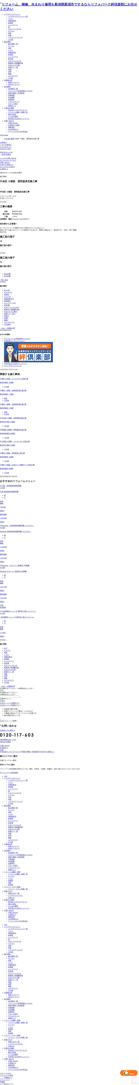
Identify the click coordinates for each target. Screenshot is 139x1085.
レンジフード (13, 25)
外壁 (9, 72)
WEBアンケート (14, 84)
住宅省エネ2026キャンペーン (18, 119)
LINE (2, 750)
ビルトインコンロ (14, 29)
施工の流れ (12, 114)
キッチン (11, 46)
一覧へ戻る (4, 280)
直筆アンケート (14, 82)
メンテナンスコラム (15, 895)
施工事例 (7, 42)
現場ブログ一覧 (14, 893)
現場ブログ (8, 891)
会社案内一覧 (13, 89)
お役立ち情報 (9, 108)
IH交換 (10, 59)
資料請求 (11, 127)
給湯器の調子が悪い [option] (11, 709)
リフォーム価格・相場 (12, 872)
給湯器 (10, 23)
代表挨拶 (11, 95)
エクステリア (13, 76)
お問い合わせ (9, 121)
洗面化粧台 (12, 21)
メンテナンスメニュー (12, 14)
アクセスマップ (14, 101)
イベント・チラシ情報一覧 (18, 889)
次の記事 (7, 276)
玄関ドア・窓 (13, 67)
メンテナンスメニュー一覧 (18, 16)
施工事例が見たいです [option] (12, 715)
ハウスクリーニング (15, 37)
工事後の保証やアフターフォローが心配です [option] (20, 713)
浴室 (9, 48)
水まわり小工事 (14, 65)
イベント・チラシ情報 (12, 887)
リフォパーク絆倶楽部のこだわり (20, 91)
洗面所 (10, 880)
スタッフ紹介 (13, 104)
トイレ (10, 18)
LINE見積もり (13, 129)
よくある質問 (13, 116)
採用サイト (12, 106)
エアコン (11, 31)
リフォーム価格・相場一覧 (18, 112)
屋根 (9, 74)
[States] (20, 697)
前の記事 (7, 274)
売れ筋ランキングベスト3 (17, 110)
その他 (10, 39)
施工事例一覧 (13, 44)
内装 (9, 35)
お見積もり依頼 (14, 125)
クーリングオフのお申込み (18, 131)
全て (7, 290)
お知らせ (11, 897)
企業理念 (11, 99)
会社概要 (11, 97)
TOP (5, 776)
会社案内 (7, 87)
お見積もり (4, 748)
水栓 (9, 33)
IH (9, 27)
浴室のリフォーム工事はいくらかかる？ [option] (18, 711)
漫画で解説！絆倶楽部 (16, 93)
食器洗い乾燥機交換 (15, 63)
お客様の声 (8, 80)
